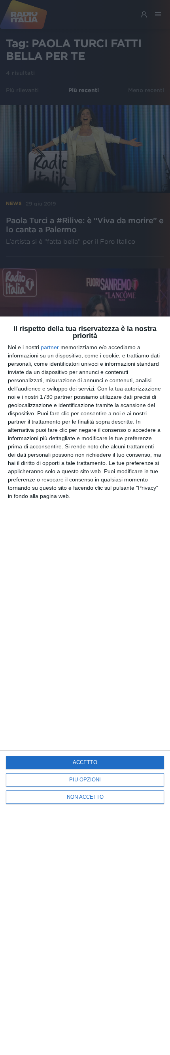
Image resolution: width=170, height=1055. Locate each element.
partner (50, 347)
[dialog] (85, 685)
